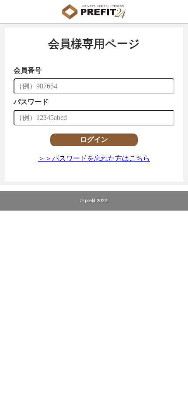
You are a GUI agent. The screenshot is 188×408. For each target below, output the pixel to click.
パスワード (31, 102)
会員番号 (28, 70)
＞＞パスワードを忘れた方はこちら (94, 158)
